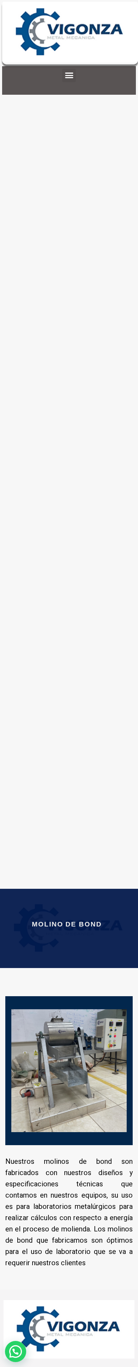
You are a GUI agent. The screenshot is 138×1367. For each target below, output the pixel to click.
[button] (69, 75)
